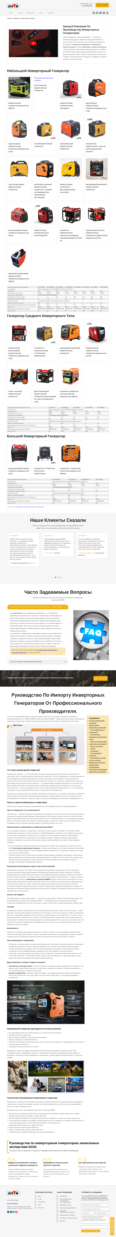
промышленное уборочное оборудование (66, 1200)
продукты (31, 13)
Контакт (51, 13)
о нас (20, 13)
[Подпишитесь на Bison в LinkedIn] (11, 1212)
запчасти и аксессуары (68, 1218)
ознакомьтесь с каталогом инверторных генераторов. (30, 506)
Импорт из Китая (102, 5)
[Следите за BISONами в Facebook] (100, 13)
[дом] (13, 5)
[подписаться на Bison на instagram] (97, 13)
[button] (55, 577)
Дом (11, 13)
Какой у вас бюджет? (96, 746)
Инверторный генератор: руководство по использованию (97, 765)
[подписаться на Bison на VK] (93, 13)
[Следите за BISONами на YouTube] (107, 13)
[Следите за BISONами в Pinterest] (104, 13)
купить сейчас (102, 678)
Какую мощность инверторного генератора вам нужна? (98, 737)
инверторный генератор (27, 18)
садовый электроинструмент (67, 1211)
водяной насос (66, 1205)
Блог (41, 13)
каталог (62, 1221)
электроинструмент (67, 1215)
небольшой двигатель (68, 1208)
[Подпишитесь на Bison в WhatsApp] (13, 1212)
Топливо (92, 748)
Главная (9, 18)
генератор (16, 18)
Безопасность (94, 751)
